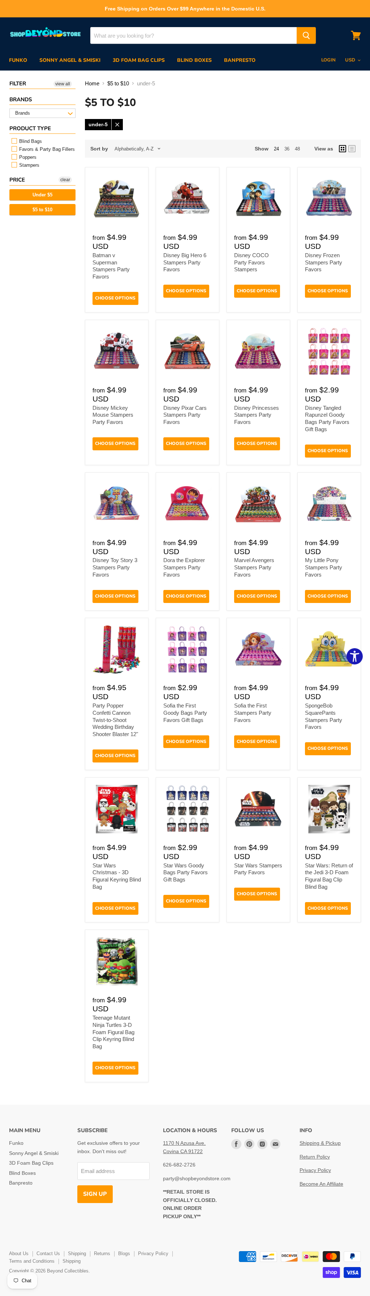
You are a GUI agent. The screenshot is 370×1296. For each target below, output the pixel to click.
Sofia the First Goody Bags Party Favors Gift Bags (185, 712)
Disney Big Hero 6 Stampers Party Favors (184, 262)
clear (65, 179)
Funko (18, 60)
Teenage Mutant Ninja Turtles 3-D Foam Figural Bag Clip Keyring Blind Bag (113, 1032)
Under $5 (42, 194)
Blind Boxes (194, 60)
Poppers (27, 157)
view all (62, 83)
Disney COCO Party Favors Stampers (251, 262)
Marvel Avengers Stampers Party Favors (254, 567)
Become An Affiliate (321, 1184)
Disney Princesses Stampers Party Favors (256, 415)
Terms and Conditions (32, 1261)
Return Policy (315, 1157)
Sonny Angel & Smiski (69, 60)
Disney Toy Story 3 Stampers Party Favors (114, 567)
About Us (19, 1253)
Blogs (124, 1253)
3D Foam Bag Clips (139, 60)
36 (286, 149)
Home (92, 83)
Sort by (99, 149)
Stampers (28, 165)
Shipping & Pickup (320, 1143)
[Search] (306, 35)
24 (276, 149)
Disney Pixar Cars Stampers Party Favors (185, 415)
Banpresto (239, 60)
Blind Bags (30, 141)
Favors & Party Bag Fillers (46, 149)
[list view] (352, 148)
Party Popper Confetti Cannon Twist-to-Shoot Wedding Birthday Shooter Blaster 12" (115, 719)
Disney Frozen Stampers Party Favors (323, 262)
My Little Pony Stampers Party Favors (323, 567)
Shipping (77, 1253)
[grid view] (342, 148)
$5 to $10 (42, 209)
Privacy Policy (315, 1170)
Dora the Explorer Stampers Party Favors (184, 567)
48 (297, 149)
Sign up (95, 1194)
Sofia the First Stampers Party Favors (252, 712)
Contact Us (48, 1253)
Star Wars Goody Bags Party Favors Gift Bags (185, 872)
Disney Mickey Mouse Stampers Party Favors (112, 415)
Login (328, 60)
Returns (102, 1253)
